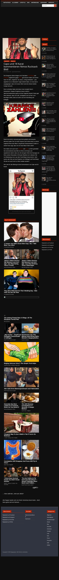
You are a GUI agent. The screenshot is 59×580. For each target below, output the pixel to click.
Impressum (27, 518)
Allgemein (15, 2)
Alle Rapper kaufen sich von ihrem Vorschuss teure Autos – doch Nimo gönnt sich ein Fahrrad (21, 501)
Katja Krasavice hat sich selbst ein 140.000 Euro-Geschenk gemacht (51, 130)
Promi (48, 538)
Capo (26, 149)
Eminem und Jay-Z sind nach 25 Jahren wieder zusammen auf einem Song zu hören (50, 75)
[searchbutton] (55, 5)
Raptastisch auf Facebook (48, 243)
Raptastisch (7, 2)
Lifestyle (22, 2)
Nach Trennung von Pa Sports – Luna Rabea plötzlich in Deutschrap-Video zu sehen (51, 85)
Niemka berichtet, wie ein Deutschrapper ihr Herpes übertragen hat (51, 57)
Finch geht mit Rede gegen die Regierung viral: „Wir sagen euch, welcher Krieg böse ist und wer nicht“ (48, 169)
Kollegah (6, 77)
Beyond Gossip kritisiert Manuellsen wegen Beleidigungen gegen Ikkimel (51, 94)
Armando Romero (17, 71)
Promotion (49, 540)
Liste (48, 533)
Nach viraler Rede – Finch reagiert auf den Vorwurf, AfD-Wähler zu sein (51, 112)
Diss (28, 2)
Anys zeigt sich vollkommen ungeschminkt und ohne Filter (51, 179)
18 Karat (20, 149)
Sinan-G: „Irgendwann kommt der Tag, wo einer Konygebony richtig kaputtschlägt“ (51, 148)
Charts (48, 521)
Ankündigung (35, 2)
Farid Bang (31, 75)
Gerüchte (51, 2)
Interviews (44, 2)
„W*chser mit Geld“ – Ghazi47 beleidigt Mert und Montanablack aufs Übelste (51, 120)
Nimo (20, 77)
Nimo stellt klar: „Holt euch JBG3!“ (13, 493)
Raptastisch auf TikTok (47, 249)
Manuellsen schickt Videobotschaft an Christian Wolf (50, 104)
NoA (48, 535)
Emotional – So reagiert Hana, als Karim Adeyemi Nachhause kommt (51, 49)
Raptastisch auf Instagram (48, 245)
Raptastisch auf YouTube (47, 247)
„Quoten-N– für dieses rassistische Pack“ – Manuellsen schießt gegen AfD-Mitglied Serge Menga (48, 158)
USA (48, 542)
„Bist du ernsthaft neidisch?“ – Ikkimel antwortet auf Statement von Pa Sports (51, 66)
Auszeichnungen (51, 519)
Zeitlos (48, 545)
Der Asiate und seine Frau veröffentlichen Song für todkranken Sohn (50, 138)
